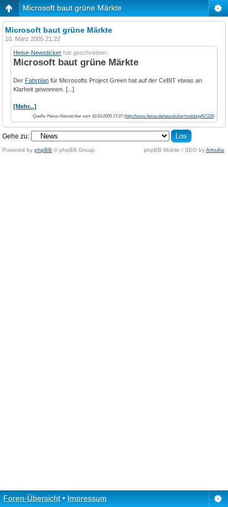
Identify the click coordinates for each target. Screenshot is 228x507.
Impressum (87, 498)
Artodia (215, 150)
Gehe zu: (15, 136)
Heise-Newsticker (37, 52)
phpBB (43, 150)
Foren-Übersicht (31, 498)
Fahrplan (37, 80)
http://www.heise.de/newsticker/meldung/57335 (169, 116)
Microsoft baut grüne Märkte (72, 7)
